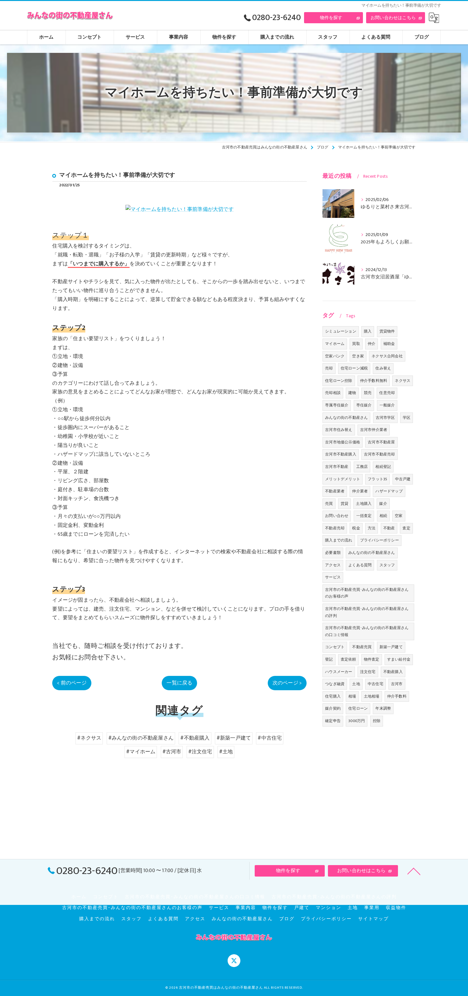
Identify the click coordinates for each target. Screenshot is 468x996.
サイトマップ (373, 918)
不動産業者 (334, 491)
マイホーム (334, 343)
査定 (406, 528)
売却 (329, 368)
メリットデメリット (342, 479)
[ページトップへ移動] (414, 870)
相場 (352, 696)
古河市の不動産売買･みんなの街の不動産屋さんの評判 (366, 612)
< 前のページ (71, 683)
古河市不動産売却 (379, 454)
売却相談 (333, 393)
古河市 (397, 684)
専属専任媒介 (336, 405)
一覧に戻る (179, 683)
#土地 (226, 752)
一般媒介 (387, 405)
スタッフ (387, 565)
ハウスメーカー (338, 672)
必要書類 (333, 552)
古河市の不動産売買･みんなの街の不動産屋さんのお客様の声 (366, 593)
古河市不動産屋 (381, 442)
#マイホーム (140, 752)
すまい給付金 (398, 659)
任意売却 (387, 393)
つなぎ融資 (334, 684)
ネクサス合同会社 (387, 356)
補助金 (389, 343)
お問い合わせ (336, 515)
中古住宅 (375, 684)
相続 (383, 515)
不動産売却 (334, 528)
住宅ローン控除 (338, 380)
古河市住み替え (338, 429)
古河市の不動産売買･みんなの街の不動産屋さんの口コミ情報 (366, 631)
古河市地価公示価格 (342, 442)
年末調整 (383, 708)
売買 (329, 503)
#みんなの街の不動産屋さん (141, 738)
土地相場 (371, 696)
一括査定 (364, 515)
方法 (371, 528)
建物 (352, 393)
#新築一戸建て (233, 738)
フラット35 (377, 479)
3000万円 (356, 721)
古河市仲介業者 (373, 429)
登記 (329, 659)
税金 (356, 528)
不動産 (389, 528)
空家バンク (334, 356)
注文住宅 (368, 672)
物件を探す (331, 17)
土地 (356, 684)
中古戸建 (403, 479)
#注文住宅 (200, 752)
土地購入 (364, 503)
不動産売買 (362, 647)
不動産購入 (393, 672)
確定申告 (333, 721)
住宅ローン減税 (354, 368)
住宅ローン (358, 708)
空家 (398, 515)
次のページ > (287, 683)
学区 (406, 417)
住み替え (383, 368)
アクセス (333, 565)
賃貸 (344, 503)
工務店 (362, 466)
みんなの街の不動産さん (346, 417)
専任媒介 (364, 405)
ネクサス (402, 380)
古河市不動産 (336, 466)
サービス (333, 577)
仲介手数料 (397, 696)
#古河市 (171, 752)
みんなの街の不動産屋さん (371, 552)
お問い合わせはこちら (393, 17)
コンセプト (334, 647)
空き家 (358, 356)
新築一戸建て (391, 647)
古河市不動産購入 (340, 454)
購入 (368, 331)
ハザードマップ (388, 491)
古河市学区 (385, 417)
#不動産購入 (194, 738)
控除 (376, 721)
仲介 (371, 343)
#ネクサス (89, 738)
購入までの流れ (338, 540)
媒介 (383, 503)
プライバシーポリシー (379, 540)
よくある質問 (360, 565)
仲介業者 (360, 491)
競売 (368, 393)
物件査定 (371, 659)
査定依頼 (348, 659)
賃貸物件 (387, 331)
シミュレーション (340, 331)
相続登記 (383, 466)
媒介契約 (333, 708)
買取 (356, 343)
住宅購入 (333, 696)
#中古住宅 (270, 738)
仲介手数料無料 (373, 380)
